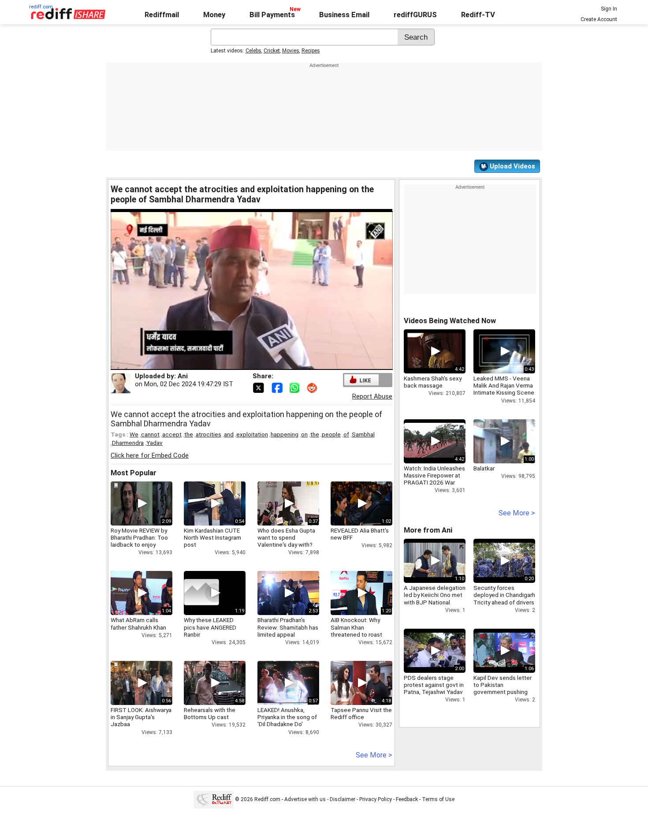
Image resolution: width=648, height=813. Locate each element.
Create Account (599, 19)
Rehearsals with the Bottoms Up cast (209, 713)
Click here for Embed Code (150, 455)
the (188, 434)
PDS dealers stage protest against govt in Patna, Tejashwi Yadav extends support (434, 688)
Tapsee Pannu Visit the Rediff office (361, 713)
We (134, 434)
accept (172, 434)
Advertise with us (305, 799)
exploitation (252, 434)
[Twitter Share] (259, 387)
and (229, 434)
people (331, 434)
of (346, 434)
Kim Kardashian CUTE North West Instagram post (212, 537)
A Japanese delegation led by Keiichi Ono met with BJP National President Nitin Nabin (435, 598)
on (304, 434)
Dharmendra (128, 442)
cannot (150, 434)
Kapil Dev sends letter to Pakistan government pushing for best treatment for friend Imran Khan (502, 692)
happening (284, 434)
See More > (374, 755)
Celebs (253, 50)
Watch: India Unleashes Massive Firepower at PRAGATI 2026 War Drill (434, 479)
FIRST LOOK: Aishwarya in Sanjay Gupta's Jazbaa (141, 716)
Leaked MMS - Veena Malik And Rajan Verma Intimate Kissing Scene (503, 385)
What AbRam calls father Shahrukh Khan (138, 623)
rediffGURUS (415, 15)
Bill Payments (272, 15)
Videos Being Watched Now (450, 321)
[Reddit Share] (313, 387)
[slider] (242, 363)
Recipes (311, 50)
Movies (290, 50)
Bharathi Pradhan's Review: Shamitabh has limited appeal (287, 627)
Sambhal (363, 434)
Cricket (272, 50)
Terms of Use (438, 799)
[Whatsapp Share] (296, 387)
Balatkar (484, 468)
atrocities (208, 434)
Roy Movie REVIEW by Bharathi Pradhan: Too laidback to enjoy (139, 537)
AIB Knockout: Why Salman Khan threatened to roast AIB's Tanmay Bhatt (356, 630)
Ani (183, 376)
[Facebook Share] (277, 387)
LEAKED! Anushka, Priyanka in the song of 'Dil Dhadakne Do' (287, 716)
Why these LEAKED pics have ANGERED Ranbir (210, 627)
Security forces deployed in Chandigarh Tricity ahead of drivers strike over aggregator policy (504, 602)
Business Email (344, 15)
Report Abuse (372, 396)
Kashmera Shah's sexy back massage (433, 382)
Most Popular (133, 473)
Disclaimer (342, 799)
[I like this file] (361, 379)
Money (214, 15)
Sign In (609, 9)
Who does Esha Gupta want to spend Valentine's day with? (286, 537)
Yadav (154, 442)
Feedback (407, 799)
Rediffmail (162, 15)
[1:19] (201, 593)
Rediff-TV (478, 15)
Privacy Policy (375, 799)
